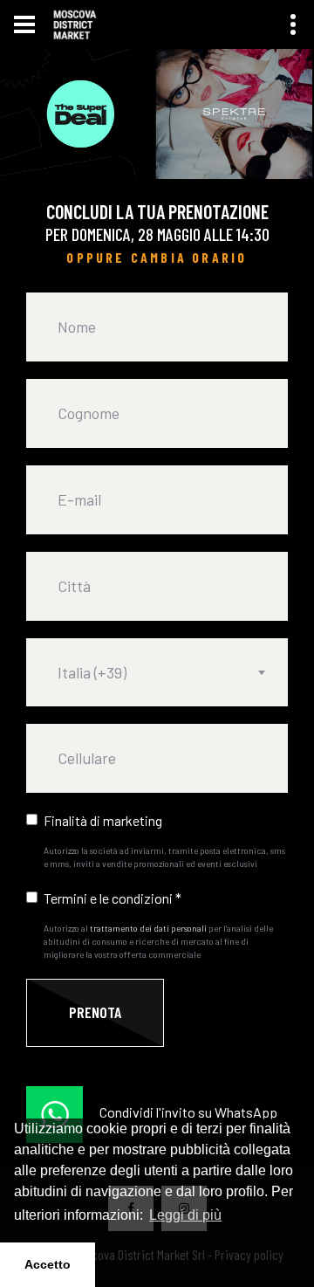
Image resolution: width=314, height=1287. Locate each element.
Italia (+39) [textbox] (92, 672)
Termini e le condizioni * (112, 898)
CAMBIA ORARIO (189, 257)
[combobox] (157, 672)
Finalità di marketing (103, 820)
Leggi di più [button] (185, 1215)
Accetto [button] (47, 1264)
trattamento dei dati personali (148, 928)
